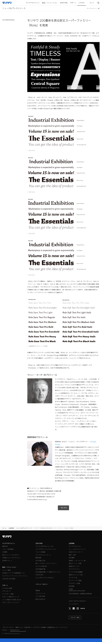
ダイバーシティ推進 (75, 580)
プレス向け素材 (40, 596)
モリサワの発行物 (41, 566)
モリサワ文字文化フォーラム (45, 546)
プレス (38, 590)
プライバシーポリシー (8, 627)
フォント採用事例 (8, 549)
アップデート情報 (8, 594)
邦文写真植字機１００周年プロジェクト (48, 572)
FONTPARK (39, 574)
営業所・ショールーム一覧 (77, 560)
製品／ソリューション (9, 567)
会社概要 (71, 557)
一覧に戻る (63, 507)
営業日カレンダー (74, 566)
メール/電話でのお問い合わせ (11, 599)
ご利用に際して (28, 627)
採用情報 (71, 586)
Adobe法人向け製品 (8, 578)
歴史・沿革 (72, 555)
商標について (19, 627)
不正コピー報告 (75, 617)
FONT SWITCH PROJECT (77, 601)
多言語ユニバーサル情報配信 (13, 573)
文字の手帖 (39, 543)
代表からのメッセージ (76, 552)
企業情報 (11, 528)
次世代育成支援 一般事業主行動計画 (80, 593)
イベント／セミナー (42, 584)
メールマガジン (74, 604)
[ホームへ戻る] (7, 2)
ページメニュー (92, 8)
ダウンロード (6, 591)
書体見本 (5, 546)
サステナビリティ (74, 569)
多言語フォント (7, 560)
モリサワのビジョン (75, 546)
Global (4, 630)
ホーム (4, 528)
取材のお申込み (40, 599)
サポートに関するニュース (10, 596)
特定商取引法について (53, 627)
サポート (5, 585)
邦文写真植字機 (40, 569)
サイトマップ (63, 627)
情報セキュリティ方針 (76, 574)
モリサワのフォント (8, 543)
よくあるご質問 (7, 588)
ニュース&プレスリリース (24, 528)
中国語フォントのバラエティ (11, 557)
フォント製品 (6, 570)
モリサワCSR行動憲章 (76, 572)
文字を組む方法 (40, 560)
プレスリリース (40, 593)
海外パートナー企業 (75, 563)
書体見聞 (38, 557)
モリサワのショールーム (43, 555)
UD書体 (4, 552)
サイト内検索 (98, 2)
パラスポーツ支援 (74, 583)
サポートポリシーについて (10, 602)
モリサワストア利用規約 (39, 627)
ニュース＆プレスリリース (77, 549)
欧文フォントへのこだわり (10, 555)
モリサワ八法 (73, 577)
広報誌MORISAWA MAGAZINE (77, 590)
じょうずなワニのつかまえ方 (45, 577)
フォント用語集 (40, 552)
